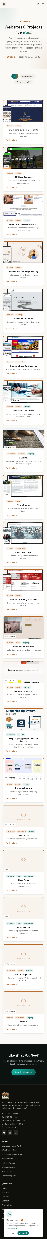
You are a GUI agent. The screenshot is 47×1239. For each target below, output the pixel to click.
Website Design (8, 1167)
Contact (5, 1201)
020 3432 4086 (11, 1117)
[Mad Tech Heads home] (4, 4)
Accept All (23, 1233)
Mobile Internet (8, 1163)
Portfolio (5, 1192)
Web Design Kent (9, 1150)
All (15, 76)
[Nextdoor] (16, 1132)
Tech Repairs (7, 1158)
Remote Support (9, 1175)
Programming (23, 82)
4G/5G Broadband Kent (12, 1154)
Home (4, 1188)
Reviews (5, 1196)
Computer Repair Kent (11, 1146)
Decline (11, 1233)
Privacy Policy (7, 1205)
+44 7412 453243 (11, 1113)
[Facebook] (4, 1132)
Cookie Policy (12, 1228)
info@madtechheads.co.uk (15, 1120)
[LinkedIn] (10, 1132)
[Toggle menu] (43, 4)
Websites (27, 76)
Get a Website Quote (23, 1072)
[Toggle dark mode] (38, 4)
